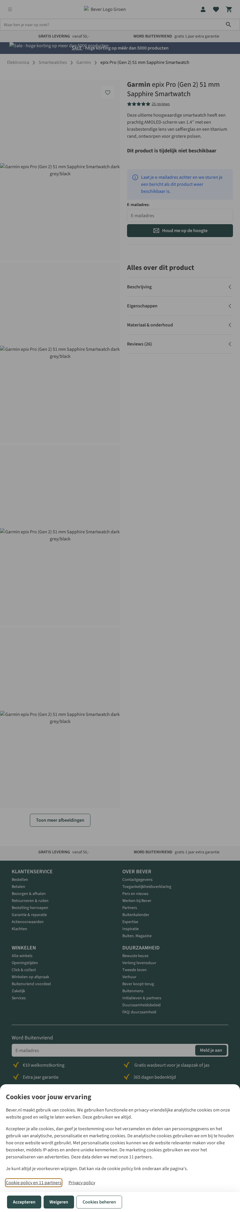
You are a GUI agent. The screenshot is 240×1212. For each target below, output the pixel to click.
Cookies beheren (99, 1202)
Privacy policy (81, 1182)
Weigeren (58, 1202)
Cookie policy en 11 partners (33, 1182)
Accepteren (24, 1202)
